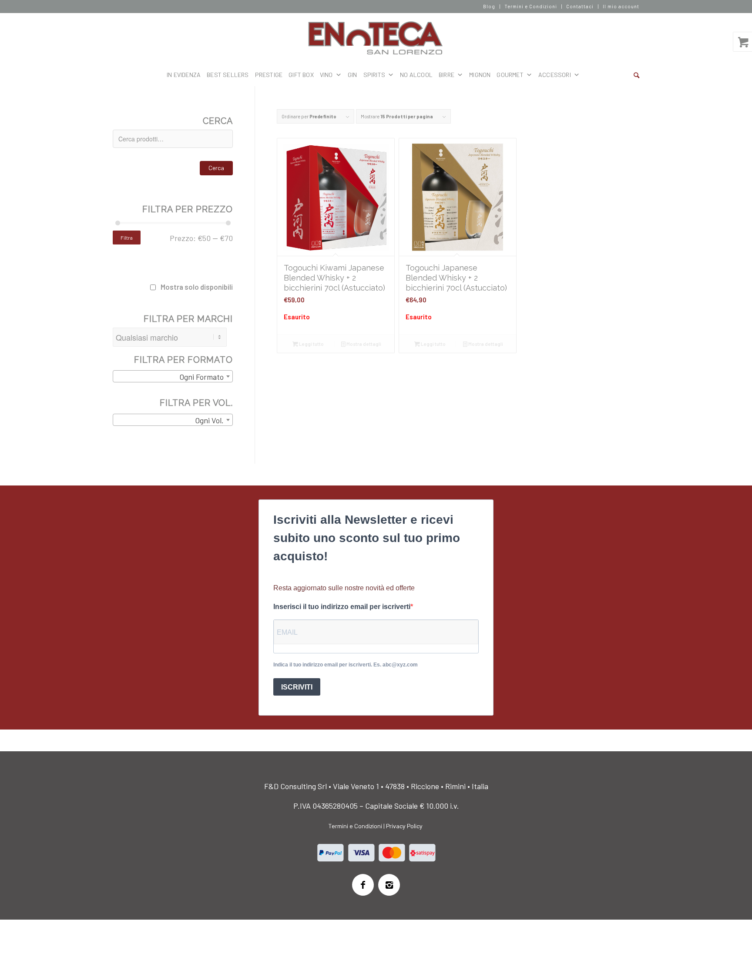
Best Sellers (227, 74)
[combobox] (173, 376)
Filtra (127, 237)
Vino (326, 74)
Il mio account (621, 6)
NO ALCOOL (416, 74)
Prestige (269, 74)
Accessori (554, 74)
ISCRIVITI (296, 687)
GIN (352, 74)
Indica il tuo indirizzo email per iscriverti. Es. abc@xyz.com (345, 665)
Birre (446, 74)
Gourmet (510, 74)
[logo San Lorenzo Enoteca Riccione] (376, 38)
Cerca (216, 167)
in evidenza (184, 74)
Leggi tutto (311, 344)
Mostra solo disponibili (197, 286)
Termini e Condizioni (530, 6)
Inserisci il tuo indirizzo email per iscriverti (341, 606)
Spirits (374, 74)
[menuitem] (489, 6)
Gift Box (301, 74)
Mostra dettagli (363, 344)
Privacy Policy (404, 826)
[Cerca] (636, 74)
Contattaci (580, 6)
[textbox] (172, 377)
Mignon (479, 74)
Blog (489, 6)
